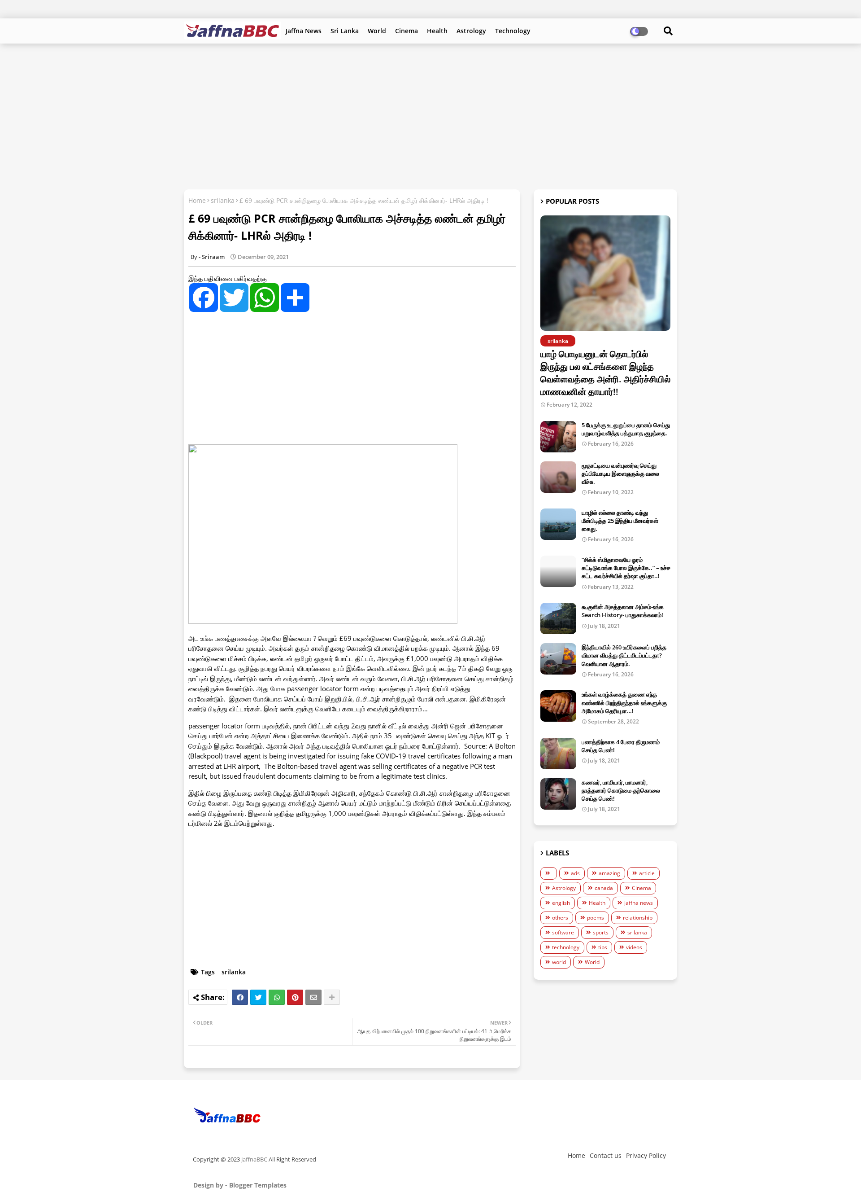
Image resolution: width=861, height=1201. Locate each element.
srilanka (223, 200)
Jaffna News (304, 30)
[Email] (313, 997)
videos (634, 947)
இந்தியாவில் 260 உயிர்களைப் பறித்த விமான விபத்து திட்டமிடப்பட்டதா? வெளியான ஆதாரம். (624, 655)
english (561, 903)
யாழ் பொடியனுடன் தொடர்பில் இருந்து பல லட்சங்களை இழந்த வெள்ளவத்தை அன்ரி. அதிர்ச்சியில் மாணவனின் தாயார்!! (605, 373)
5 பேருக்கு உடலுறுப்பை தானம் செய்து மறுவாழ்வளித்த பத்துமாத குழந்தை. (626, 429)
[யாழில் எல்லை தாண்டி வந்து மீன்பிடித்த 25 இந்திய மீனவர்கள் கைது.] (558, 524)
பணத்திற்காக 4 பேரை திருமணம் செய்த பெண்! (621, 746)
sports (601, 932)
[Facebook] (240, 997)
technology (565, 947)
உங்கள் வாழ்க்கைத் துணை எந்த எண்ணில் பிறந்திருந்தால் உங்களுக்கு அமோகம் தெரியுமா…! (624, 702)
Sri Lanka (344, 30)
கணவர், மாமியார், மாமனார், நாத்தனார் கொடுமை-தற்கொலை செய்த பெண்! (621, 790)
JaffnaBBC (254, 1159)
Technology (513, 30)
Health (437, 30)
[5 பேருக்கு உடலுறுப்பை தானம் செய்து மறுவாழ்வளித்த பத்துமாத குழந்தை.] (558, 436)
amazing (609, 873)
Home (197, 200)
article (647, 873)
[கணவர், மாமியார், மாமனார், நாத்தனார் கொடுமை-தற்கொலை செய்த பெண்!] (558, 794)
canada (604, 888)
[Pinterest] (295, 997)
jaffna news (638, 903)
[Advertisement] (430, 115)
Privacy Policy (646, 1155)
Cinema (406, 30)
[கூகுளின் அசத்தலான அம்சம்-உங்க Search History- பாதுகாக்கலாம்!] (558, 618)
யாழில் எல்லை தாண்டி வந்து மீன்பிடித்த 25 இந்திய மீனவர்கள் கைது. (620, 520)
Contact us (606, 1155)
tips (602, 947)
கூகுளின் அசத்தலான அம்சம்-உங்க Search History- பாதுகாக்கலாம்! (623, 611)
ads (575, 873)
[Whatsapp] (277, 997)
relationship (637, 917)
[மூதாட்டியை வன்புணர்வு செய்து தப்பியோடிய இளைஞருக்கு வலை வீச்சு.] (558, 477)
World (377, 30)
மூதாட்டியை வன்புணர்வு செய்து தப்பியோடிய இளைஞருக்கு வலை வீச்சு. (620, 473)
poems (595, 917)
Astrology (471, 30)
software (563, 932)
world (559, 962)
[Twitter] (258, 997)
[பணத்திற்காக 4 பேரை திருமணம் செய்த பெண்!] (558, 753)
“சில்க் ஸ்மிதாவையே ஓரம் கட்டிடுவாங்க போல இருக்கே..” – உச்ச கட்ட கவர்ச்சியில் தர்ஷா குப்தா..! (626, 568)
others (560, 917)
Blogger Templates (258, 1185)
